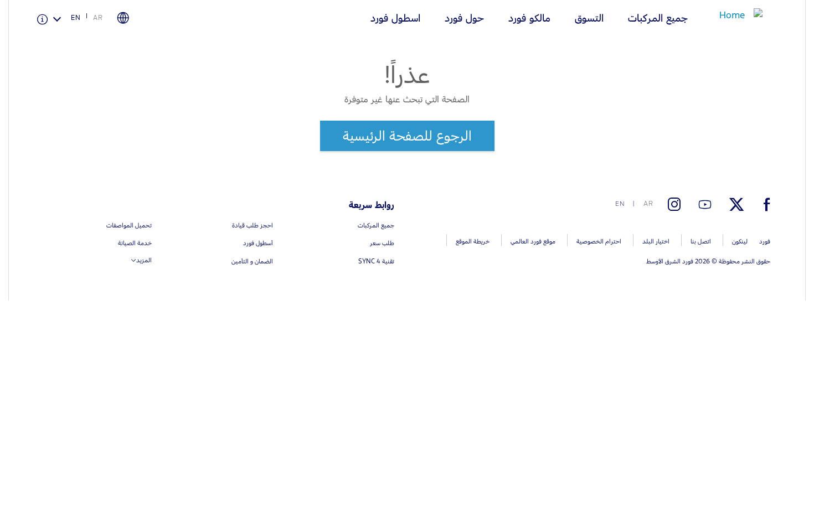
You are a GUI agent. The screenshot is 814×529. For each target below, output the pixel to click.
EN (76, 18)
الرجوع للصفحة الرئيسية (407, 135)
